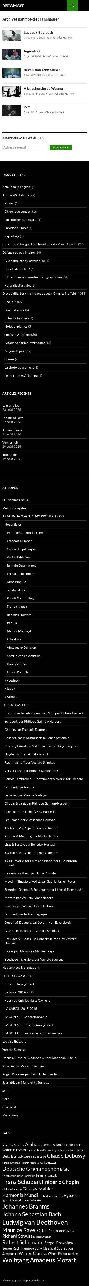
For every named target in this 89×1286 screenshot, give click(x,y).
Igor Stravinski (12, 1200)
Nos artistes (13, 524)
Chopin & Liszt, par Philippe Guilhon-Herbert (36, 803)
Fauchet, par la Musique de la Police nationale (37, 738)
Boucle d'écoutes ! (17, 269)
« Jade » (10, 688)
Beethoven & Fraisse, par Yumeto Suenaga (34, 959)
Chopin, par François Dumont (26, 729)
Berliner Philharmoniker (70, 1150)
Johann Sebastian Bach (31, 1214)
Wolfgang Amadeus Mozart (39, 1260)
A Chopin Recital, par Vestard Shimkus (32, 930)
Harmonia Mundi (20, 1195)
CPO (40, 1163)
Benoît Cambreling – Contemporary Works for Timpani (44, 779)
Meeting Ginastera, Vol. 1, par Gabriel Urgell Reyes (40, 746)
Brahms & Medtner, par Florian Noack (31, 836)
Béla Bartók (12, 1156)
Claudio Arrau (28, 1162)
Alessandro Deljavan (21, 647)
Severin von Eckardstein (24, 656)
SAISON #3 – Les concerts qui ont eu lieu (33, 1033)
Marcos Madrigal (19, 631)
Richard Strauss (17, 1236)
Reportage (12, 236)
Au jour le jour (15, 351)
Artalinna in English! (16, 187)
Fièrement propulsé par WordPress (23, 1280)
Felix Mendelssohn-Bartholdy (18, 1175)
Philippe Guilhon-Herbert (25, 533)
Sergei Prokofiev (58, 1242)
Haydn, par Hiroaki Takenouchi (26, 754)
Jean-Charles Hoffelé (59, 37)
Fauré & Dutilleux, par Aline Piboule (30, 873)
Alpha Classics (40, 1144)
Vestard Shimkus (18, 557)
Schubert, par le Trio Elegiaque (26, 914)
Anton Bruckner (68, 1144)
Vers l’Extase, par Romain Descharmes (31, 770)
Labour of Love (12, 418)
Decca (50, 1162)
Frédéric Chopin (60, 1182)
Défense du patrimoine (18, 252)
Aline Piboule (16, 582)
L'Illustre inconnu (17, 318)
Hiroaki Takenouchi (20, 574)
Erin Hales (14, 639)
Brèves (9, 203)
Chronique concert (18, 211)
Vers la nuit (10, 442)
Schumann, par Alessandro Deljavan (30, 820)
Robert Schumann (23, 1242)
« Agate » (11, 697)
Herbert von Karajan (51, 1196)
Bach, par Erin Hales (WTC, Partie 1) (30, 811)
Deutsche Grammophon (30, 1168)
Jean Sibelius (32, 1200)
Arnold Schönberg (46, 1150)
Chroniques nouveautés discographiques (33, 277)
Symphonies (10, 1253)
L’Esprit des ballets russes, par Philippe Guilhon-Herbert (44, 713)
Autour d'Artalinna (15, 195)
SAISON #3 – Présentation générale (30, 1025)
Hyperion (71, 1195)
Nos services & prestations (21, 967)
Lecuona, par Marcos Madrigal (26, 795)
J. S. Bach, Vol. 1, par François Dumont (31, 828)
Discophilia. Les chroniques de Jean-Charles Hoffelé (39, 293)
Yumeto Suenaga (14, 1049)
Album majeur (12, 430)
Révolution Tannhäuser (42, 70)
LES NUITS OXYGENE (17, 976)
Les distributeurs (14, 1041)
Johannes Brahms (26, 1206)
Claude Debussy (66, 1155)
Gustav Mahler (37, 1189)
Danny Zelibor (17, 664)
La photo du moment (19, 367)
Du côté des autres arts (21, 220)
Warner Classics (33, 1253)
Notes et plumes (16, 326)
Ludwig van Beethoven (35, 1222)
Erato (64, 1169)
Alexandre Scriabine (13, 1145)
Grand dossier (14, 310)
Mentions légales (14, 508)
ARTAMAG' (13, 5)
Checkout (9, 1107)
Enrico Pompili (17, 672)
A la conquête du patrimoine (25, 261)
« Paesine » (12, 680)
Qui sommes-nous (15, 500)
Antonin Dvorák (15, 1149)
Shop (5, 1090)
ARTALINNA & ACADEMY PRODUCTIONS (33, 516)
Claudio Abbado (11, 1162)
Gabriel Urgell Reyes (21, 549)
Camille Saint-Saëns (35, 1156)
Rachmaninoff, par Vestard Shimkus (30, 762)
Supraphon (65, 1248)
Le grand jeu (10, 405)
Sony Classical (45, 1248)
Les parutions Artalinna (21, 375)
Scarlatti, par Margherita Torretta (25, 1082)
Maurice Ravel (19, 1230)
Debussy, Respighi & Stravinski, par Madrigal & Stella (39, 1058)
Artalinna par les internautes (25, 343)
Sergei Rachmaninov (18, 1248)
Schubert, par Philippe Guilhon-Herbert (33, 721)
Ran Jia (12, 623)
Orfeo (42, 1230)
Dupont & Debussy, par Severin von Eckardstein (38, 922)
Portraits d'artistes (18, 285)
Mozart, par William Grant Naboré (29, 898)
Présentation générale (20, 984)
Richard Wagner (42, 1236)
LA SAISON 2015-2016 (21, 1008)
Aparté (32, 1150)
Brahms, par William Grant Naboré (29, 906)
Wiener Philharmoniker (63, 1253)
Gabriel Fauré (12, 1189)
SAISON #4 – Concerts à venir (26, 1017)
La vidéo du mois (16, 228)
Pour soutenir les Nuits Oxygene (27, 1000)
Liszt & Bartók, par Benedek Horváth (30, 844)
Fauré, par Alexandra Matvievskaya (29, 951)
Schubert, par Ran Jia (19, 787)
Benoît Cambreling (20, 598)
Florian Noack (17, 606)
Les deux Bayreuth (38, 32)
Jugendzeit (32, 51)
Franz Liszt (46, 1175)
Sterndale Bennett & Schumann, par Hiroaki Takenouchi (44, 889)
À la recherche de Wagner (43, 88)
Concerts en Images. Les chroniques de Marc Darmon (39, 244)
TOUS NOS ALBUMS (16, 705)
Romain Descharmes (21, 565)
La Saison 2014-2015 (19, 992)
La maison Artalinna (16, 334)
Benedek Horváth (19, 615)
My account (10, 1115)
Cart (5, 1099)
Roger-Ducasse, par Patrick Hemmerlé (29, 1074)
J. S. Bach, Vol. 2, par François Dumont (31, 853)
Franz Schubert (21, 1181)
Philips (70, 1231)
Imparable (9, 455)
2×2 (27, 107)
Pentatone (56, 1230)
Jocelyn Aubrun (18, 590)
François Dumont (19, 541)
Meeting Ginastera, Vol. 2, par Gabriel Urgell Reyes (40, 881)
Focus (9, 302)
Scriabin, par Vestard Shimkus (23, 1066)
